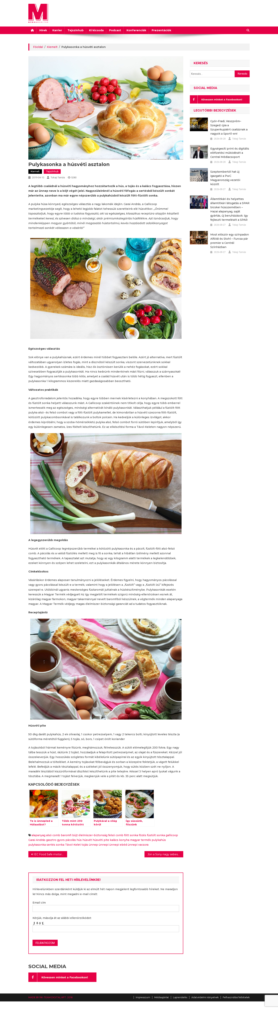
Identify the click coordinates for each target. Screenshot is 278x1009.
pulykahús (159, 840)
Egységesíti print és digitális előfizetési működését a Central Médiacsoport (229, 153)
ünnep (93, 844)
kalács (114, 840)
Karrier (57, 30)
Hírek (43, 30)
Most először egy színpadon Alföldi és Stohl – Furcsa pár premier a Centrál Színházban (229, 241)
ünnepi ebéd (118, 844)
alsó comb (53, 835)
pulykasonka (37, 844)
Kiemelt (35, 171)
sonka (60, 844)
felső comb (115, 835)
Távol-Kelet (73, 844)
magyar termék (140, 840)
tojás (85, 844)
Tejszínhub (76, 30)
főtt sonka (131, 835)
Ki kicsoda (96, 30)
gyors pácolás (66, 840)
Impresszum (143, 997)
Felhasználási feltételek (236, 997)
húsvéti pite (101, 840)
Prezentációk (161, 30)
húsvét (87, 840)
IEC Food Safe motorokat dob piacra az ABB (50, 854)
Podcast (115, 30)
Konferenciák (136, 30)
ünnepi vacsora (138, 844)
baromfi (66, 835)
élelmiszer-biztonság (92, 835)
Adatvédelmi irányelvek (205, 997)
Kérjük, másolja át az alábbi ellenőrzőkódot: (62, 918)
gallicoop (172, 835)
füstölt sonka (156, 835)
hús (79, 840)
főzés (142, 835)
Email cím (39, 902)
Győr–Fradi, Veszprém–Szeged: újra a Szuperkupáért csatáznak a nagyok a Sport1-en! (229, 127)
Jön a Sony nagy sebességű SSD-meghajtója (165, 854)
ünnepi (104, 844)
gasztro (51, 840)
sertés (51, 844)
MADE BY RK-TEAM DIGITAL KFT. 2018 (50, 997)
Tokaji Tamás (58, 177)
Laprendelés (180, 997)
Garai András (36, 840)
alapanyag (38, 835)
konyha (124, 840)
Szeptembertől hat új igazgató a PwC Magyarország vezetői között (225, 178)
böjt (75, 835)
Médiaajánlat (161, 997)
